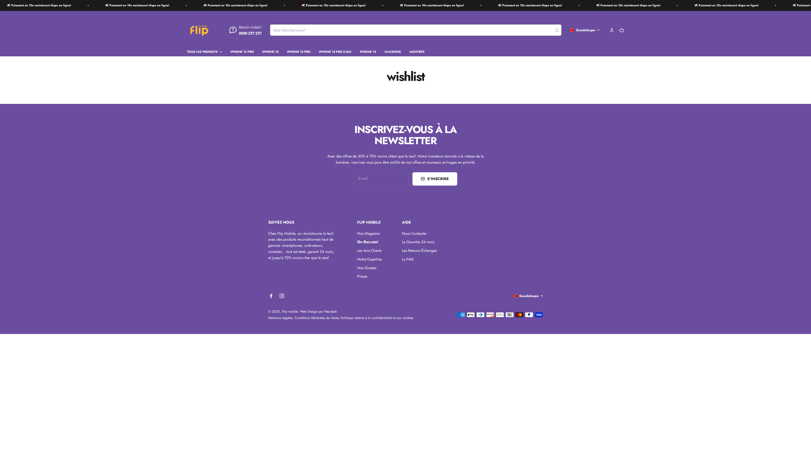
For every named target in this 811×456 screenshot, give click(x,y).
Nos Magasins (368, 233)
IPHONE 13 (368, 51)
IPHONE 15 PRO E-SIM (335, 51)
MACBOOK (393, 51)
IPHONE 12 (270, 51)
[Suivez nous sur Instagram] (282, 296)
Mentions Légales (280, 317)
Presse (362, 276)
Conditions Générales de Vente (317, 317)
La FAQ (408, 259)
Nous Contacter (414, 233)
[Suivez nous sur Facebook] (271, 296)
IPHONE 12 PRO (298, 51)
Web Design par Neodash (318, 311)
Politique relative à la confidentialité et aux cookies (377, 317)
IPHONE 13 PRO (242, 51)
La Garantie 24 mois (418, 242)
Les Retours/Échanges (419, 250)
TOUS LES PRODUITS (202, 51)
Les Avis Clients (369, 250)
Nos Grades (366, 268)
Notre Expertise (369, 259)
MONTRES (417, 51)
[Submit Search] (556, 30)
